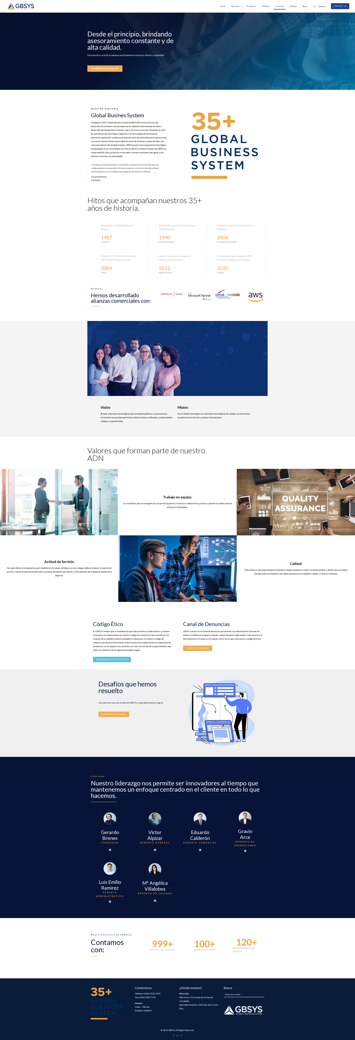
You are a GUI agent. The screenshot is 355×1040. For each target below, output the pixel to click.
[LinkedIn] (177, 1035)
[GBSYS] (20, 6)
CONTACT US (340, 6)
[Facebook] (173, 1035)
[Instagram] (181, 1035)
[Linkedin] (110, 850)
